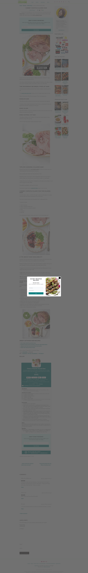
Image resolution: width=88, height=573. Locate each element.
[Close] (60, 278)
